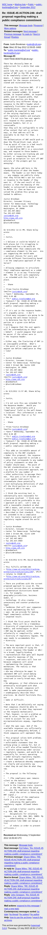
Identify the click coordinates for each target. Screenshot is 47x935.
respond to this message (28, 906)
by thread (14, 914)
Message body (26, 25)
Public (31, 4)
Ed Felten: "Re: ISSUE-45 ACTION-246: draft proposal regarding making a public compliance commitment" (23, 851)
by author (35, 914)
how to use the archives (21, 917)
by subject (24, 914)
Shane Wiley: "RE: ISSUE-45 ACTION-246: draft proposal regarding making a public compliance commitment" (23, 872)
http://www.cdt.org (13, 218)
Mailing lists (20, 4)
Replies (15, 37)
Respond (38, 25)
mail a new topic (11, 909)
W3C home (7, 4)
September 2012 (27, 7)
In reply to (27, 34)
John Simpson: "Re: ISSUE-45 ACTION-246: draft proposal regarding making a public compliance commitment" (23, 898)
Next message (30, 31)
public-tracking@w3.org (19, 50)
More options (10, 28)
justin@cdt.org (33, 44)
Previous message (12, 34)
